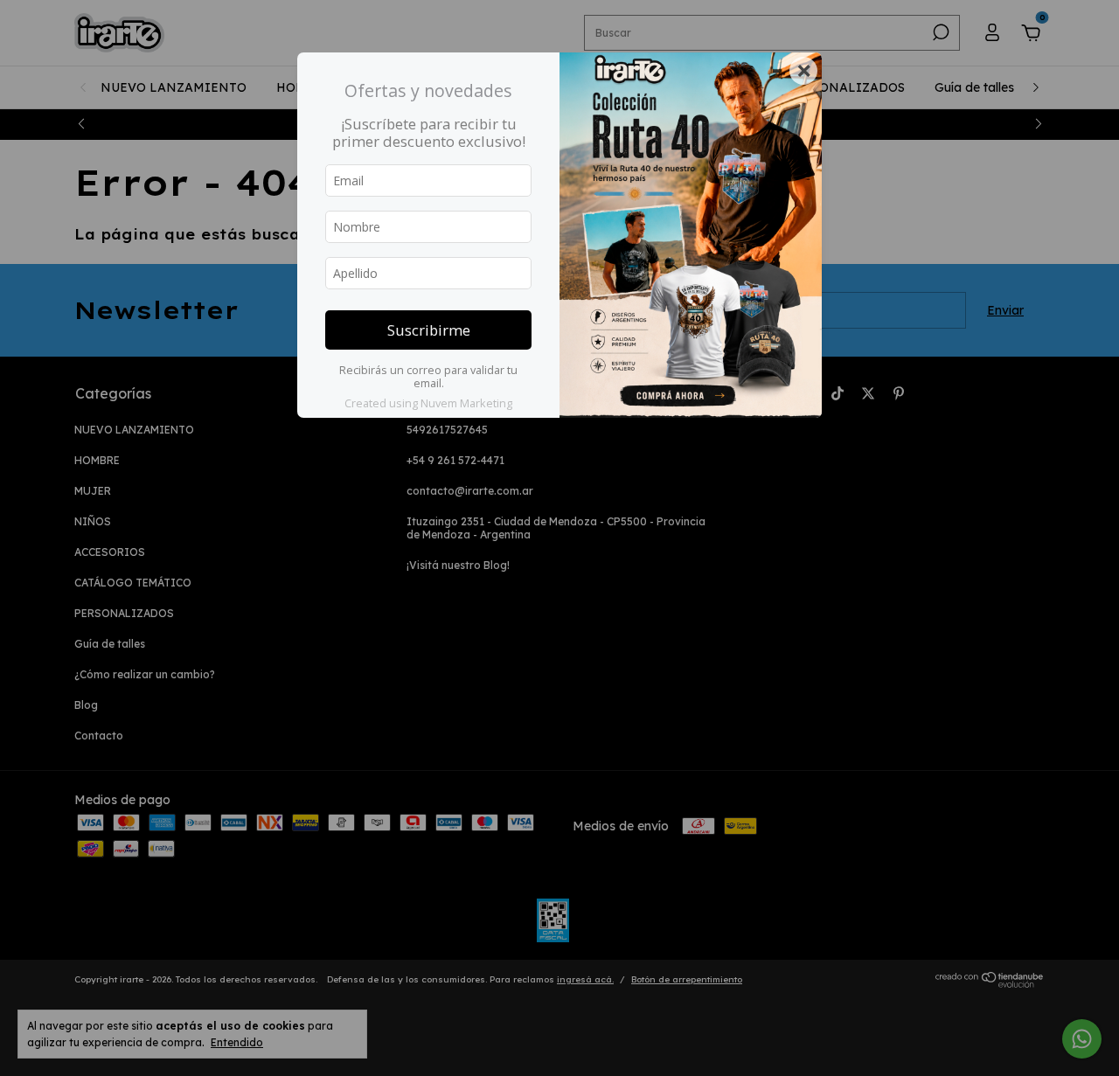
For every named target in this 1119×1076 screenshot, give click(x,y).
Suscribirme (428, 330)
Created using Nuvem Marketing (428, 403)
